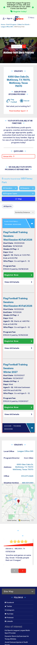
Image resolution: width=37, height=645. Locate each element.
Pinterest (10, 618)
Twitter (9, 606)
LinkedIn (9, 621)
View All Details (11, 282)
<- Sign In (8, 18)
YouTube (10, 614)
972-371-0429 (27, 476)
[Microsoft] (24, 520)
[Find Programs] (24, 46)
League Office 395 (7, 27)
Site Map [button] (8, 591)
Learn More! (20, 11)
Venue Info (7, 156)
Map (20, 199)
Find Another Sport (17, 111)
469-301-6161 (27, 483)
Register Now (11, 275)
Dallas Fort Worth (23, 24)
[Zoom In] (4, 486)
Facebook (10, 602)
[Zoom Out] (4, 489)
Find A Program (11, 24)
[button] (18, 282)
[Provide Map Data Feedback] (32, 520)
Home (3, 24)
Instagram (10, 610)
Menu (32, 18)
